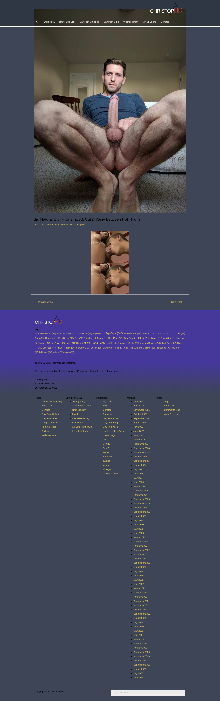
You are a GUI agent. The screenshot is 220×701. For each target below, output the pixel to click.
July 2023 (138, 520)
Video (106, 465)
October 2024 (140, 456)
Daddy (68, 338)
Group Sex (168, 338)
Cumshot (107, 414)
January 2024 (140, 495)
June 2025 (138, 431)
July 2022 (138, 571)
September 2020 (141, 665)
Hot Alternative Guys (113, 431)
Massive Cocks (129, 343)
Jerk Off (84, 343)
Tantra (106, 452)
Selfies (96, 347)
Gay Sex (131, 338)
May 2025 (138, 435)
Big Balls (99, 333)
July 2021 (138, 622)
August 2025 (139, 422)
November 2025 (141, 410)
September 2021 (141, 614)
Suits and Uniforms (144, 347)
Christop (148, 333)
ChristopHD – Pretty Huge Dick (59, 22)
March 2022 (139, 588)
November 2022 (141, 554)
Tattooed (164, 347)
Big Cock (114, 333)
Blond (127, 333)
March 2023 (139, 537)
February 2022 (140, 592)
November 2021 (141, 605)
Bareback (72, 333)
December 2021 (141, 601)
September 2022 (141, 563)
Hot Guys (58, 343)
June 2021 (138, 626)
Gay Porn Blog (52, 224)
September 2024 (141, 461)
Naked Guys (168, 343)
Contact (165, 22)
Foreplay (90, 338)
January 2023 (140, 546)
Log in (167, 401)
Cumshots (54, 338)
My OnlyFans (149, 22)
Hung (71, 343)
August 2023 (139, 516)
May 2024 (138, 478)
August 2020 (139, 669)
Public (69, 347)
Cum (39, 338)
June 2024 (138, 473)
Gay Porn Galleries (89, 22)
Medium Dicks (149, 343)
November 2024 (141, 452)
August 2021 (139, 618)
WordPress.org (171, 414)
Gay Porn (115, 338)
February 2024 (140, 490)
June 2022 (138, 575)
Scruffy (64, 224)
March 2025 (139, 439)
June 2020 (138, 677)
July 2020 (138, 673)
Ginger (155, 338)
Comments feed (172, 410)
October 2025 (140, 414)
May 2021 (138, 631)
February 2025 (140, 444)
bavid (75, 414)
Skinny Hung (124, 347)
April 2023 (138, 533)
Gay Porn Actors (111, 418)
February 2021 (140, 643)
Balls (61, 333)
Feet (78, 338)
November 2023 (141, 503)
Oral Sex (44, 348)
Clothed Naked (164, 333)
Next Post (178, 302)
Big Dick (39, 224)
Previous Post (44, 302)
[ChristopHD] (167, 8)
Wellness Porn (130, 22)
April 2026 (138, 405)
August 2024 (139, 465)
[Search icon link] (37, 21)
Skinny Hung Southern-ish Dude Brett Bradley (81, 405)
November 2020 (141, 656)
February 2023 (140, 541)
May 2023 (138, 529)
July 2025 (138, 427)
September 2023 (141, 512)
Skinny (108, 347)
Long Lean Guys (105, 342)
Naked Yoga (109, 435)
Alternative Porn (45, 333)
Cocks (179, 333)
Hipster (44, 343)
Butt (136, 333)
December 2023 (141, 499)
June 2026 (138, 401)
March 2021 (139, 639)
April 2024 (138, 482)
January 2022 (140, 597)
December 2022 (141, 550)
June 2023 (138, 524)
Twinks (106, 461)
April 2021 (138, 635)
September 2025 (141, 418)
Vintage (68, 352)
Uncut (46, 352)
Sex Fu (106, 448)
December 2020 (141, 652)
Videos (57, 352)
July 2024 (138, 469)
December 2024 (141, 448)
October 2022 (140, 558)
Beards (86, 333)
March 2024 (139, 486)
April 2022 (138, 584)
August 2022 (139, 567)
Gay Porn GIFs (111, 22)
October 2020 (140, 660)
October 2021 (140, 609)
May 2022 (138, 580)
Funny (102, 338)
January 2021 (140, 647)
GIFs (144, 338)
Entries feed (170, 405)
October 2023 (140, 507)
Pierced (57, 347)
